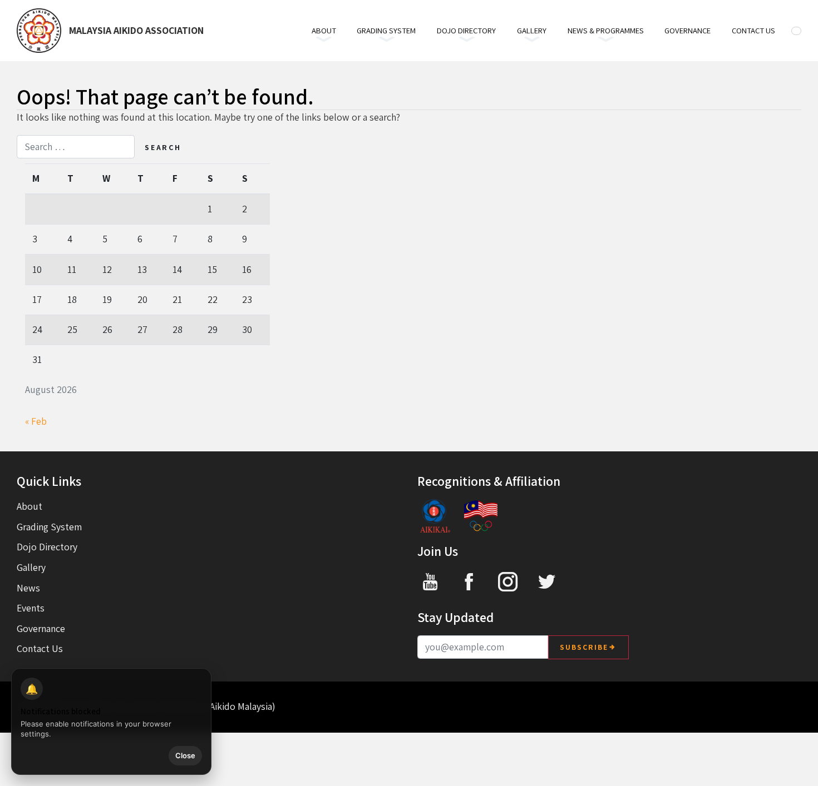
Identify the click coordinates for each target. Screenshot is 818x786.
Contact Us (753, 30)
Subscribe (584, 647)
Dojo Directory (466, 30)
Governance (687, 30)
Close (185, 755)
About (324, 30)
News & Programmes (606, 30)
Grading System (386, 30)
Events (31, 607)
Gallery (531, 30)
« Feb (36, 421)
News (28, 587)
